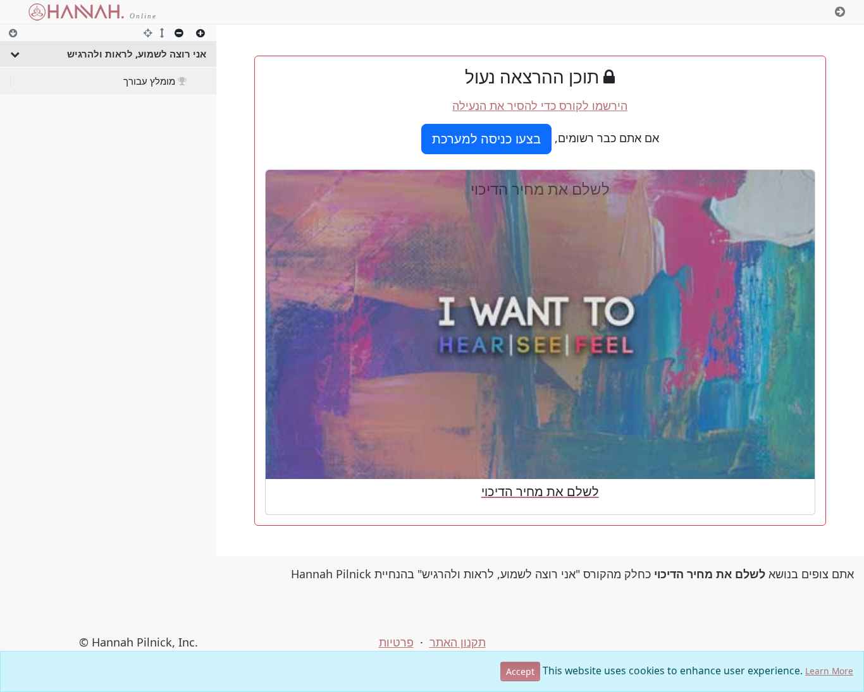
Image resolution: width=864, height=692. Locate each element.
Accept (520, 671)
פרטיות (396, 642)
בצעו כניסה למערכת (486, 138)
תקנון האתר (457, 642)
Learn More (829, 671)
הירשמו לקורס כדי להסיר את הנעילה (539, 105)
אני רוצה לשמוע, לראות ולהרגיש (136, 53)
